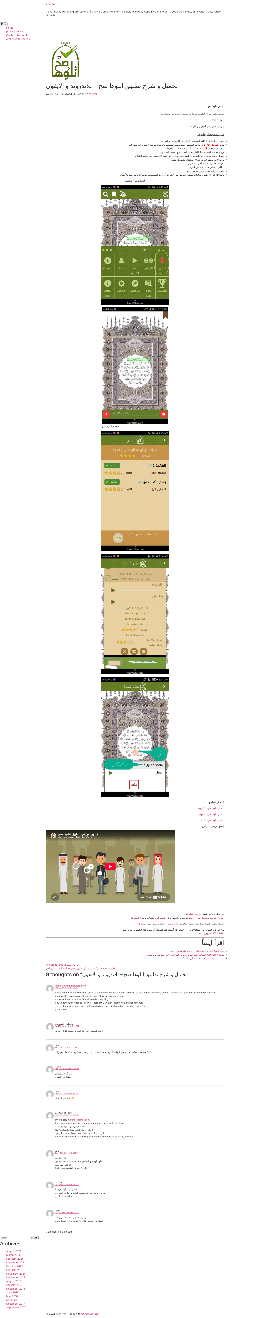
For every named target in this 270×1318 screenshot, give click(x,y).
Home (9, 27)
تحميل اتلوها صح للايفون (211, 814)
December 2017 (15, 1303)
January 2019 (14, 1284)
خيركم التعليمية (194, 913)
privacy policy (14, 31)
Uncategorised (54, 964)
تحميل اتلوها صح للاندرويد (211, 808)
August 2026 (14, 1251)
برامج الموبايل (71, 964)
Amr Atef (51, 4)
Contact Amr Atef (16, 35)
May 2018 (12, 1296)
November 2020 (16, 1273)
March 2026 (13, 1254)
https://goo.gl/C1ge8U (211, 933)
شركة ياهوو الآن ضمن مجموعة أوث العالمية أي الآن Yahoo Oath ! (81, 968)
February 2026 (15, 1258)
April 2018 (12, 1299)
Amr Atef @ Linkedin (18, 38)
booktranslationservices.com (70, 985)
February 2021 (14, 1269)
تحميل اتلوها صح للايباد (212, 820)
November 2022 (16, 1262)
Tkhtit (58, 1066)
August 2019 (13, 1281)
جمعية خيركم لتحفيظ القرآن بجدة (206, 917)
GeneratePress (89, 1313)
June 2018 (12, 1292)
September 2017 (16, 1307)
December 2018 (15, 1288)
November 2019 (15, 1277)
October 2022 (14, 1266)
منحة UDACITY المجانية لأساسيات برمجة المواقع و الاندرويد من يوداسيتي (185, 954)
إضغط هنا (162, 917)
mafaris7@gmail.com (79, 1119)
